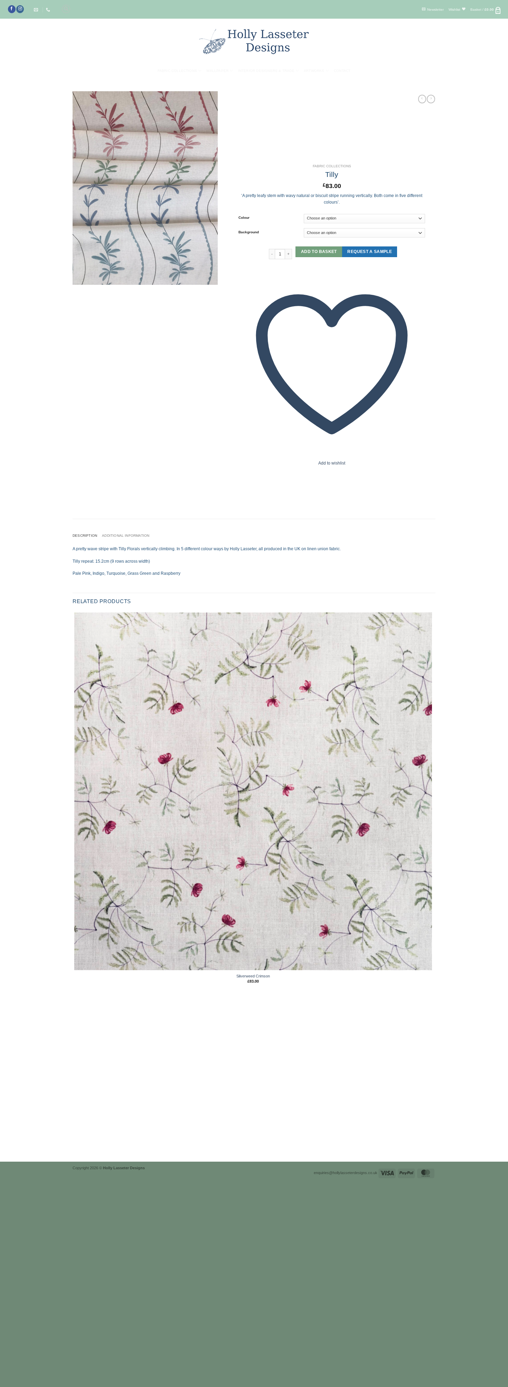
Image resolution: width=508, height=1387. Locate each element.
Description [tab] (85, 535)
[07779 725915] (49, 10)
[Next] (89, 1152)
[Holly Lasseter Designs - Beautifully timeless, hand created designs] (254, 41)
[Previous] (74, 1152)
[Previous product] (431, 99)
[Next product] (422, 99)
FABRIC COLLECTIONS (332, 166)
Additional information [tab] (125, 535)
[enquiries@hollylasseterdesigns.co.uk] (37, 10)
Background (248, 232)
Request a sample (369, 252)
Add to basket (319, 251)
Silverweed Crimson (253, 976)
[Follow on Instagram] (20, 9)
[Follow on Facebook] (12, 9)
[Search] (66, 9)
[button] (433, 9)
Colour (244, 217)
